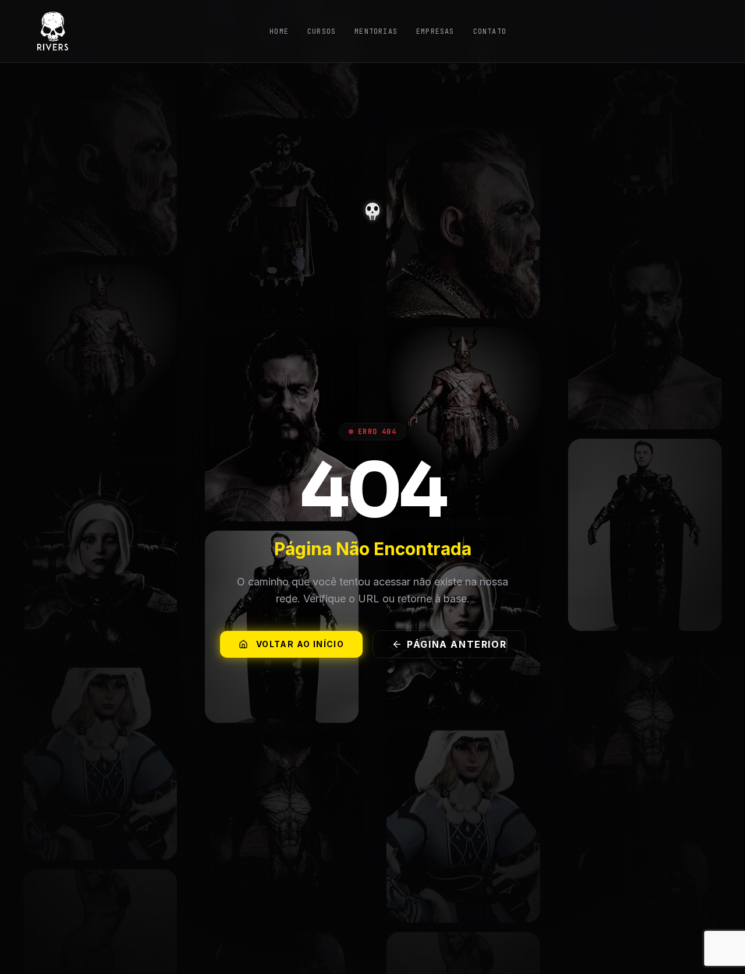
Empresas (435, 31)
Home (279, 31)
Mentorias (376, 31)
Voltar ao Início (300, 644)
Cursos (321, 31)
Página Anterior (456, 644)
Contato (489, 31)
